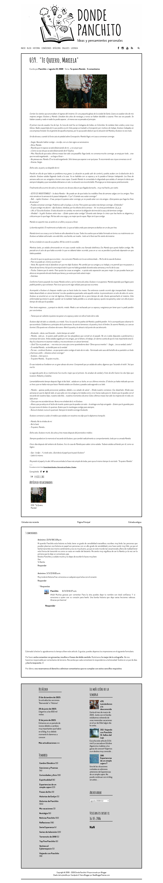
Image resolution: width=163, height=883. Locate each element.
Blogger (103, 872)
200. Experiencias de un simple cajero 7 (106, 759)
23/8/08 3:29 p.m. (54, 539)
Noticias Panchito (47, 818)
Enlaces (65, 48)
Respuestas (45, 586)
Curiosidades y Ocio (48, 775)
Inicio (23, 48)
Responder (42, 565)
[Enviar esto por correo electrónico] (35, 476)
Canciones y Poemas (48, 768)
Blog (29, 48)
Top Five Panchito (47, 841)
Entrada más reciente (30, 522)
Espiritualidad (45, 780)
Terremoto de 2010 (47, 836)
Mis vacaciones (46, 808)
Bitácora (57, 48)
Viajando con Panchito (49, 853)
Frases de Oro (45, 792)
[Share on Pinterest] (46, 471)
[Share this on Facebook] (41, 471)
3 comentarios (93, 69)
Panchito (54, 591)
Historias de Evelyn (47, 796)
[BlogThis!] (38, 476)
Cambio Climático (47, 763)
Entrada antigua (134, 522)
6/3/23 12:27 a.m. (69, 591)
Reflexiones (44, 822)
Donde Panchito (80, 872)
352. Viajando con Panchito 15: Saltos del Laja (106, 733)
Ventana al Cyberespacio (45, 847)
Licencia (74, 48)
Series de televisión (48, 832)
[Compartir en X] (40, 476)
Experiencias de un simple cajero (47, 785)
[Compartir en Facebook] (43, 476)
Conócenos (46, 48)
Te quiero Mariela (77, 69)
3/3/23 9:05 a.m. (53, 573)
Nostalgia (43, 813)
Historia (36, 48)
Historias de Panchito (48, 801)
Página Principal (83, 522)
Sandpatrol (75, 875)
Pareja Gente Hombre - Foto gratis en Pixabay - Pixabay (60, 467)
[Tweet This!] (43, 471)
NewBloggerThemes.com (101, 875)
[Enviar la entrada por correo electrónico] (31, 476)
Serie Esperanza (46, 827)
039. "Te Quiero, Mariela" (54, 60)
